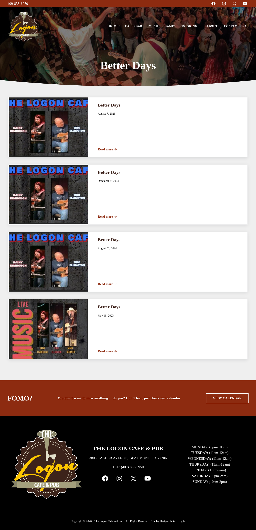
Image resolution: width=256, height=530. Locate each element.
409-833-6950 (17, 4)
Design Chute (167, 521)
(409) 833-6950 (132, 467)
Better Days (109, 105)
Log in (181, 521)
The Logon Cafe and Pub (108, 521)
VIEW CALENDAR (227, 398)
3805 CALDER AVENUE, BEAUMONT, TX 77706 (128, 458)
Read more (107, 149)
